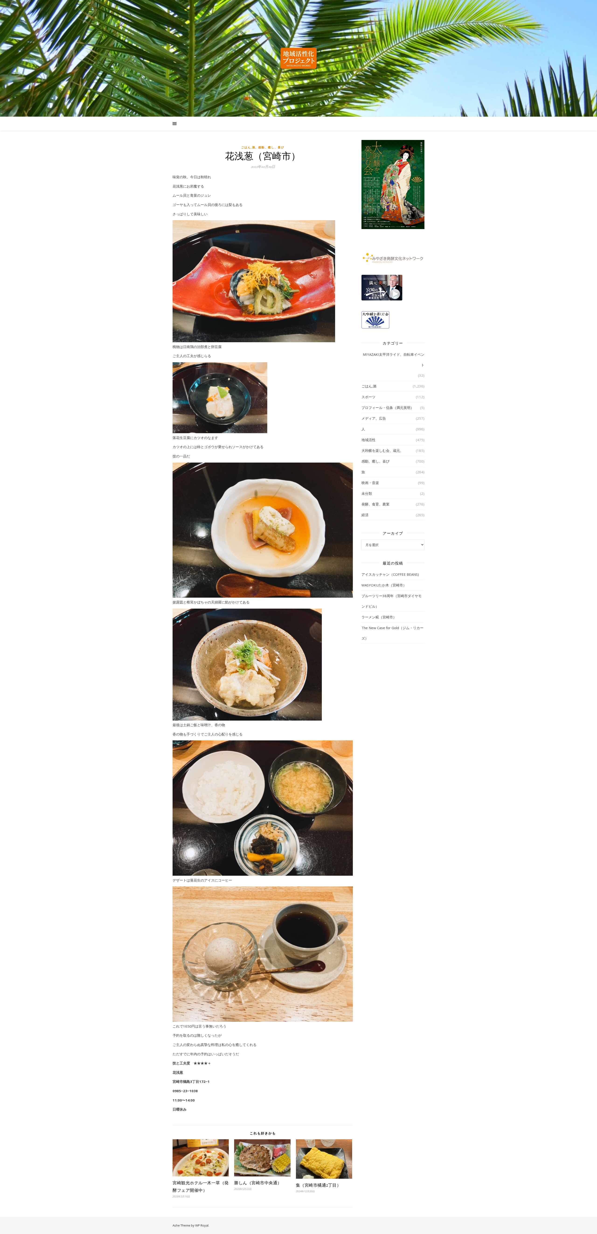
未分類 (366, 493)
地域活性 (368, 439)
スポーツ (368, 396)
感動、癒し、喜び (271, 147)
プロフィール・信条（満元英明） (387, 407)
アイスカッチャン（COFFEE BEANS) (390, 574)
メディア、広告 (373, 418)
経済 (364, 514)
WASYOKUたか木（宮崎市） (383, 585)
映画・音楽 (370, 482)
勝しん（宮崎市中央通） (258, 1182)
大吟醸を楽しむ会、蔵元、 (382, 450)
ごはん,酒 (248, 147)
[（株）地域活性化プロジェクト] (298, 58)
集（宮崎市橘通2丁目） (318, 1185)
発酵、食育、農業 (375, 504)
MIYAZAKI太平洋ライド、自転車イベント (393, 359)
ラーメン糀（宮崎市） (378, 617)
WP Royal (201, 1225)
